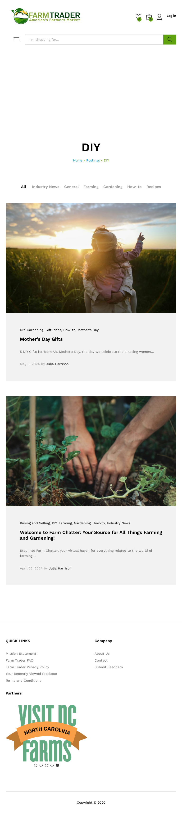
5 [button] (57, 765)
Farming (91, 186)
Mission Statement (21, 653)
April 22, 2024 (31, 568)
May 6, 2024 (30, 364)
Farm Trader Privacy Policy (27, 667)
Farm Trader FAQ (19, 660)
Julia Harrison (57, 364)
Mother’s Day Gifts (41, 339)
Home (77, 160)
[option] (46, 725)
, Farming (64, 523)
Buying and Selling (35, 523)
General (71, 186)
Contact (101, 660)
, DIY (53, 523)
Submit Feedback (109, 667)
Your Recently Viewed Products (31, 674)
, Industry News (117, 523)
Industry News (45, 186)
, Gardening (34, 330)
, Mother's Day (87, 330)
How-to (134, 186)
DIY (22, 330)
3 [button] (46, 765)
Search (169, 40)
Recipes (153, 186)
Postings (93, 160)
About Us (102, 653)
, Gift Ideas (52, 330)
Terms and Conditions (23, 680)
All (23, 186)
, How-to (68, 330)
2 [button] (41, 765)
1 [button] (35, 765)
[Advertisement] (91, 106)
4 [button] (52, 765)
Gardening (113, 186)
